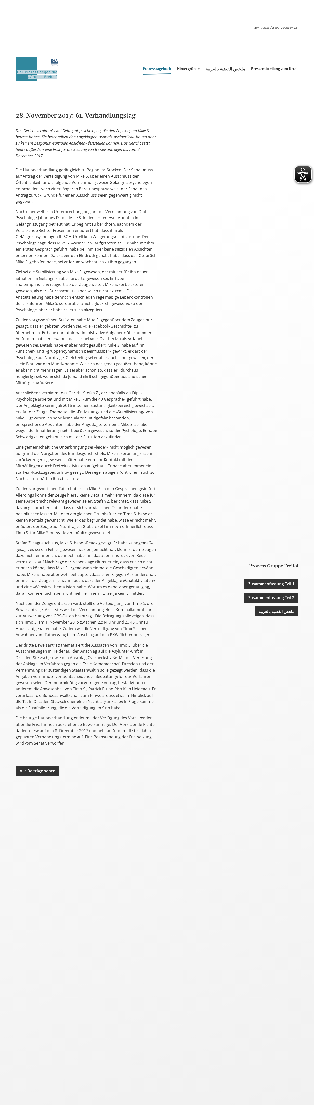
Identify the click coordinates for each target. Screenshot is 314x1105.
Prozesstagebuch (157, 69)
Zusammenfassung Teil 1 (271, 584)
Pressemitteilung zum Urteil (274, 69)
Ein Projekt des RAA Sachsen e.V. (276, 27)
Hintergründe (188, 69)
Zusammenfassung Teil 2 (271, 597)
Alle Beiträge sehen (37, 771)
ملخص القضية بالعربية (225, 69)
